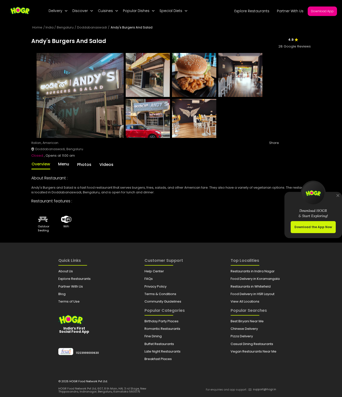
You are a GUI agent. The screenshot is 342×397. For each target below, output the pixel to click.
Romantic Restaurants (162, 328)
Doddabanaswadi (92, 27)
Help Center (154, 271)
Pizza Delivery (242, 336)
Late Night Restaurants (162, 351)
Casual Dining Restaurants (252, 344)
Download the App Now (313, 227)
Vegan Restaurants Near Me (253, 351)
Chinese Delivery (244, 328)
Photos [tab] (84, 164)
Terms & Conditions (160, 294)
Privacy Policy (155, 286)
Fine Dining (153, 336)
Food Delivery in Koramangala (255, 278)
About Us (65, 271)
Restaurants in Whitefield (251, 286)
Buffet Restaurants (159, 344)
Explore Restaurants (251, 10)
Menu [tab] (63, 164)
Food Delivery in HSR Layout (252, 294)
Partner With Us (290, 10)
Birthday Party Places (161, 321)
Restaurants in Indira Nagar (253, 271)
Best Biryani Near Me (247, 321)
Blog (62, 294)
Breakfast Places (158, 359)
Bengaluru (65, 27)
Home (37, 27)
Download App (322, 11)
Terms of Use (69, 301)
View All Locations (245, 301)
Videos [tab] (106, 164)
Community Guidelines (162, 301)
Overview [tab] (41, 164)
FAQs (148, 278)
